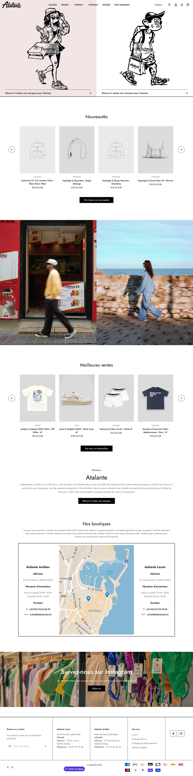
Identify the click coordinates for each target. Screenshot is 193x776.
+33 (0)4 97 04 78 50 (156, 609)
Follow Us (96, 688)
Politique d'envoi (139, 739)
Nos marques (122, 4)
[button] (187, 5)
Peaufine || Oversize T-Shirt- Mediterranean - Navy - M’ (155, 431)
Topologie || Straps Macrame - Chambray (116, 182)
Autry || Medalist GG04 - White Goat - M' (77, 431)
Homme (78, 4)
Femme (64, 4)
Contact (93, 4)
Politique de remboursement (144, 743)
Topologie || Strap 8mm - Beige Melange (76, 182)
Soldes (106, 4)
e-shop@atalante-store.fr (41, 614)
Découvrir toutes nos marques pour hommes (125, 93)
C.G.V (135, 734)
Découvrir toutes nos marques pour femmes (28, 93)
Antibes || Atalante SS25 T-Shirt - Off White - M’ (37, 431)
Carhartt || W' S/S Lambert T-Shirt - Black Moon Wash (37, 182)
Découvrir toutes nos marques (97, 500)
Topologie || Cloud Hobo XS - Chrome (155, 180)
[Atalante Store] (11, 4)
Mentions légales (139, 747)
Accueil (53, 4)
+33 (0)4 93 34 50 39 (39, 609)
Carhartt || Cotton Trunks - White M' (116, 429)
